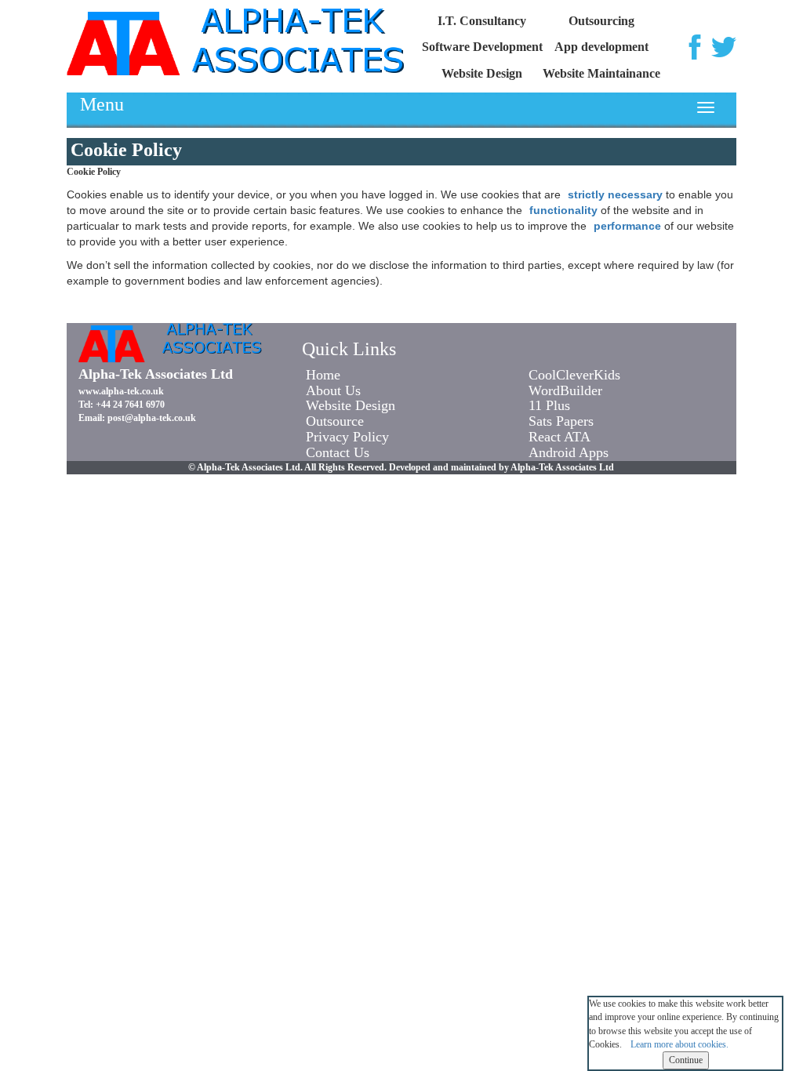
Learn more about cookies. (679, 1044)
